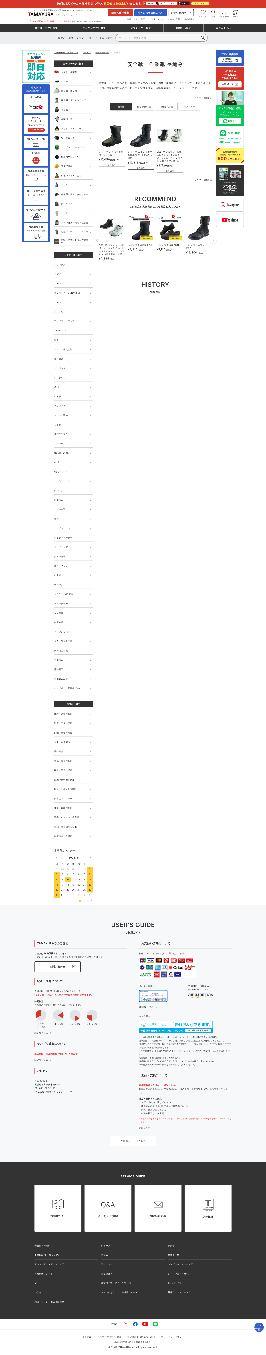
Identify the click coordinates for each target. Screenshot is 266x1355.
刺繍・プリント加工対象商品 (74, 241)
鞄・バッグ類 (175, 1283)
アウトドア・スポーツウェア (49, 1264)
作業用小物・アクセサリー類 (116, 1283)
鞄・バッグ (67, 203)
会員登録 (86, 1337)
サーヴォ (58, 584)
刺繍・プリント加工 (136, 19)
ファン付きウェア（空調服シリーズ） (120, 1292)
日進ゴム (58, 500)
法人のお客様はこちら (151, 12)
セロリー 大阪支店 (63, 594)
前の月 (56, 857)
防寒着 (64, 109)
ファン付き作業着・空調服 (75, 222)
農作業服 (58, 751)
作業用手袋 (67, 119)
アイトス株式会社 (63, 349)
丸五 (56, 518)
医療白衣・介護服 (63, 836)
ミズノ (57, 274)
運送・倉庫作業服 (63, 808)
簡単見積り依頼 (120, 12)
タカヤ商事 (60, 556)
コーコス (58, 358)
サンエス (58, 613)
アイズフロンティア (64, 321)
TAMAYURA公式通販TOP (66, 52)
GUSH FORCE (61, 453)
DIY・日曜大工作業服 (65, 789)
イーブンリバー (62, 631)
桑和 (56, 387)
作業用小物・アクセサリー (75, 194)
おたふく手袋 (61, 415)
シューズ (87, 52)
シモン (57, 302)
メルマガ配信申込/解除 (109, 1337)
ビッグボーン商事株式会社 (68, 688)
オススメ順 (189, 106)
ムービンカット (62, 528)
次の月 (90, 857)
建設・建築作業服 (63, 713)
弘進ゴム (58, 660)
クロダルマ (60, 377)
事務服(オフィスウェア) (46, 1255)
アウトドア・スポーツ (72, 128)
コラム (224, 27)
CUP (56, 462)
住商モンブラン (62, 434)
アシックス (60, 264)
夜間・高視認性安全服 (65, 826)
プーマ (57, 283)
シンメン (58, 490)
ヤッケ (64, 185)
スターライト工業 (63, 641)
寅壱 (56, 340)
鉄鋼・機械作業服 (63, 732)
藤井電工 (58, 669)
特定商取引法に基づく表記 (141, 1337)
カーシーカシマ (62, 481)
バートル (58, 311)
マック (57, 424)
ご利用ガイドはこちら (133, 1141)
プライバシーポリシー (172, 1337)
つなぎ (64, 213)
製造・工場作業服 (63, 723)
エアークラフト (62, 565)
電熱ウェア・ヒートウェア (75, 232)
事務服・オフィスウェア (73, 100)
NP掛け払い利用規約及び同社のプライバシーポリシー (167, 1051)
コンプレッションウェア (73, 147)
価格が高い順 (167, 106)
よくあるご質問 (173, 19)
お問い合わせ (179, 12)
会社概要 (188, 19)
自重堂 (57, 575)
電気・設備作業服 (63, 760)
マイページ (224, 16)
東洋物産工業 (61, 650)
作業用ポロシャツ (70, 156)
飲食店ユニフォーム (64, 798)
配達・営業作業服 (63, 770)
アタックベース (62, 603)
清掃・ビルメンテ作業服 (66, 817)
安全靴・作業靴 (102, 52)
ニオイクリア (61, 547)
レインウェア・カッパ (72, 175)
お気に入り (203, 16)
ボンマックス (61, 443)
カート (235, 16)
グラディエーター (63, 537)
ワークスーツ (68, 138)
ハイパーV (59, 509)
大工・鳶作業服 (62, 742)
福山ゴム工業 (61, 678)
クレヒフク (60, 406)
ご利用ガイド (155, 19)
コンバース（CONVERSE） (68, 293)
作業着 (171, 1245)
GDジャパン (60, 471)
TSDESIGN (60, 330)
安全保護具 (67, 166)
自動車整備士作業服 (64, 779)
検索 (214, 16)
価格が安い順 (144, 106)
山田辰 (57, 396)
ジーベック (60, 368)
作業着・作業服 (69, 90)
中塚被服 (58, 622)
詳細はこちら (41, 1033)
